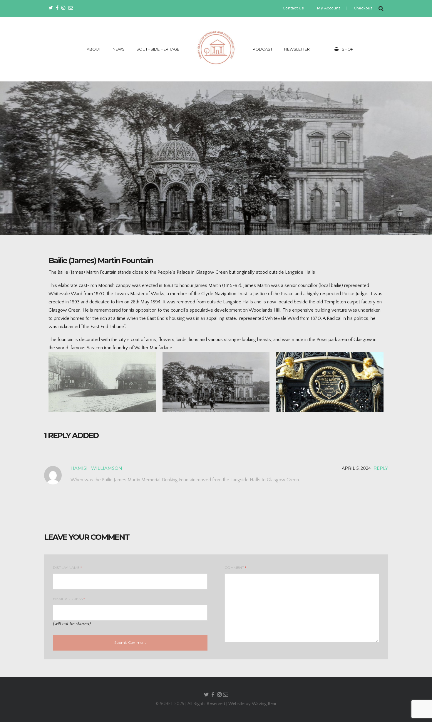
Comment (235, 567)
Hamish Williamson (96, 468)
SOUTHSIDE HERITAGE (157, 49)
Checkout (363, 9)
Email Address (69, 598)
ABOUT (94, 49)
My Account (328, 9)
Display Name (67, 567)
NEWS (119, 49)
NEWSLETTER (297, 49)
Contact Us (293, 9)
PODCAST (262, 49)
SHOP (348, 49)
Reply (381, 468)
